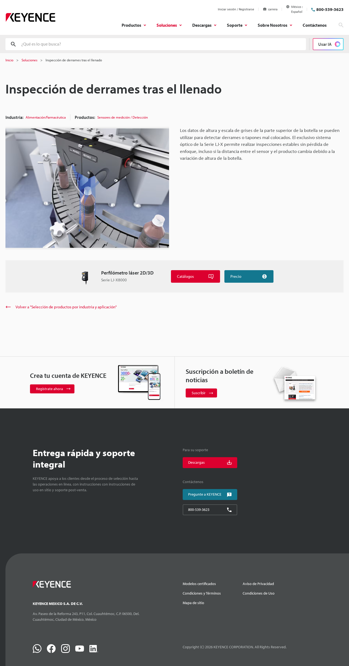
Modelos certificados (199, 583)
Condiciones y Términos (202, 593)
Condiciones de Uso (259, 593)
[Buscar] (341, 25)
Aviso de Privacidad (258, 583)
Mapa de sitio (193, 602)
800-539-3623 (330, 9)
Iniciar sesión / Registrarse (236, 9)
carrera (273, 9)
